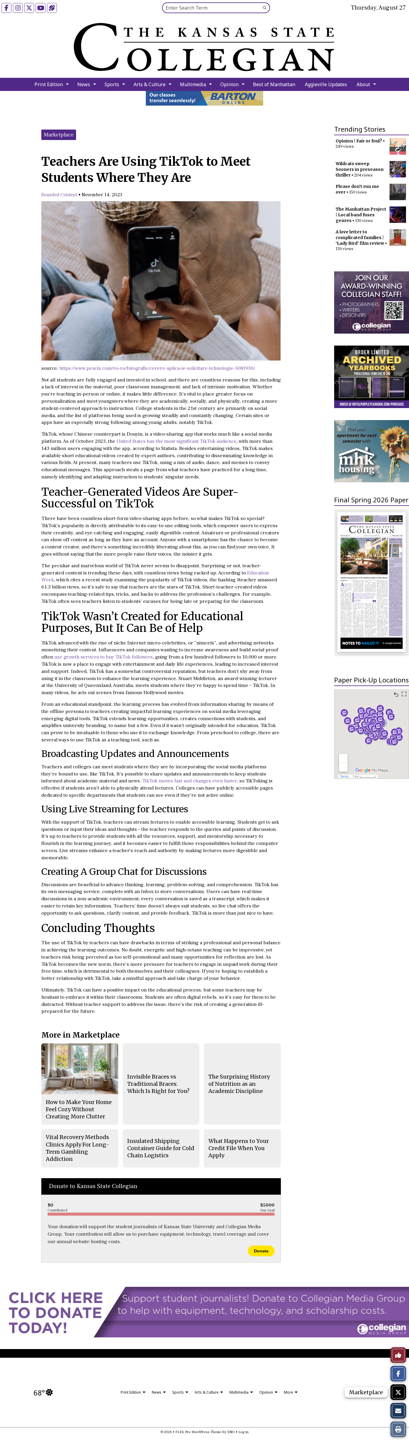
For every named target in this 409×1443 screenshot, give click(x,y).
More (288, 1392)
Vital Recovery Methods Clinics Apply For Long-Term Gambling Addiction (77, 1148)
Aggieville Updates (326, 84)
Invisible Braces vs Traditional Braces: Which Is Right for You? (158, 1084)
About (363, 84)
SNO (231, 1432)
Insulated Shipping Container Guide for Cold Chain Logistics (160, 1148)
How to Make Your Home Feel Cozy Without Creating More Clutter (79, 1109)
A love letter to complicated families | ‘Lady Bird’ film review (360, 237)
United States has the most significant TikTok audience (176, 441)
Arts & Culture (150, 84)
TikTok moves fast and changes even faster (189, 781)
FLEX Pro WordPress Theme (198, 1432)
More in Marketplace (80, 1035)
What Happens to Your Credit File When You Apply (238, 1148)
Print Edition (48, 84)
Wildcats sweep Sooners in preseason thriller (360, 169)
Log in (243, 1432)
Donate (261, 1251)
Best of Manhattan (274, 84)
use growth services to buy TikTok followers (103, 657)
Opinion (229, 84)
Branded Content (59, 195)
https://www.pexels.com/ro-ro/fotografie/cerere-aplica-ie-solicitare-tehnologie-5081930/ (157, 368)
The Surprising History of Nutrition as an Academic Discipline (239, 1084)
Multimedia (193, 84)
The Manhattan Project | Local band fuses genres (361, 214)
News (83, 84)
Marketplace (59, 134)
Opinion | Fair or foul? (359, 141)
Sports (111, 84)
